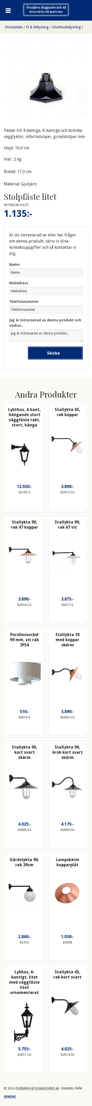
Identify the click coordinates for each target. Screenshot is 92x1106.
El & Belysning (37, 27)
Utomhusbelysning (66, 27)
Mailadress (18, 283)
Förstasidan (14, 27)
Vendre (10, 1097)
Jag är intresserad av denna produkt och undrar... (45, 323)
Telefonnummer (24, 301)
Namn (14, 264)
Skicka (53, 353)
